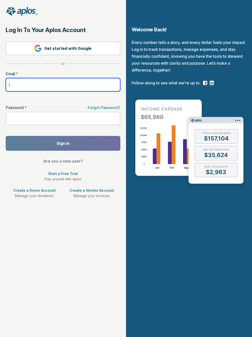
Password (16, 107)
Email (12, 73)
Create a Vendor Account (92, 190)
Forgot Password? (104, 107)
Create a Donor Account (34, 190)
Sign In (63, 143)
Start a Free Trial (63, 173)
